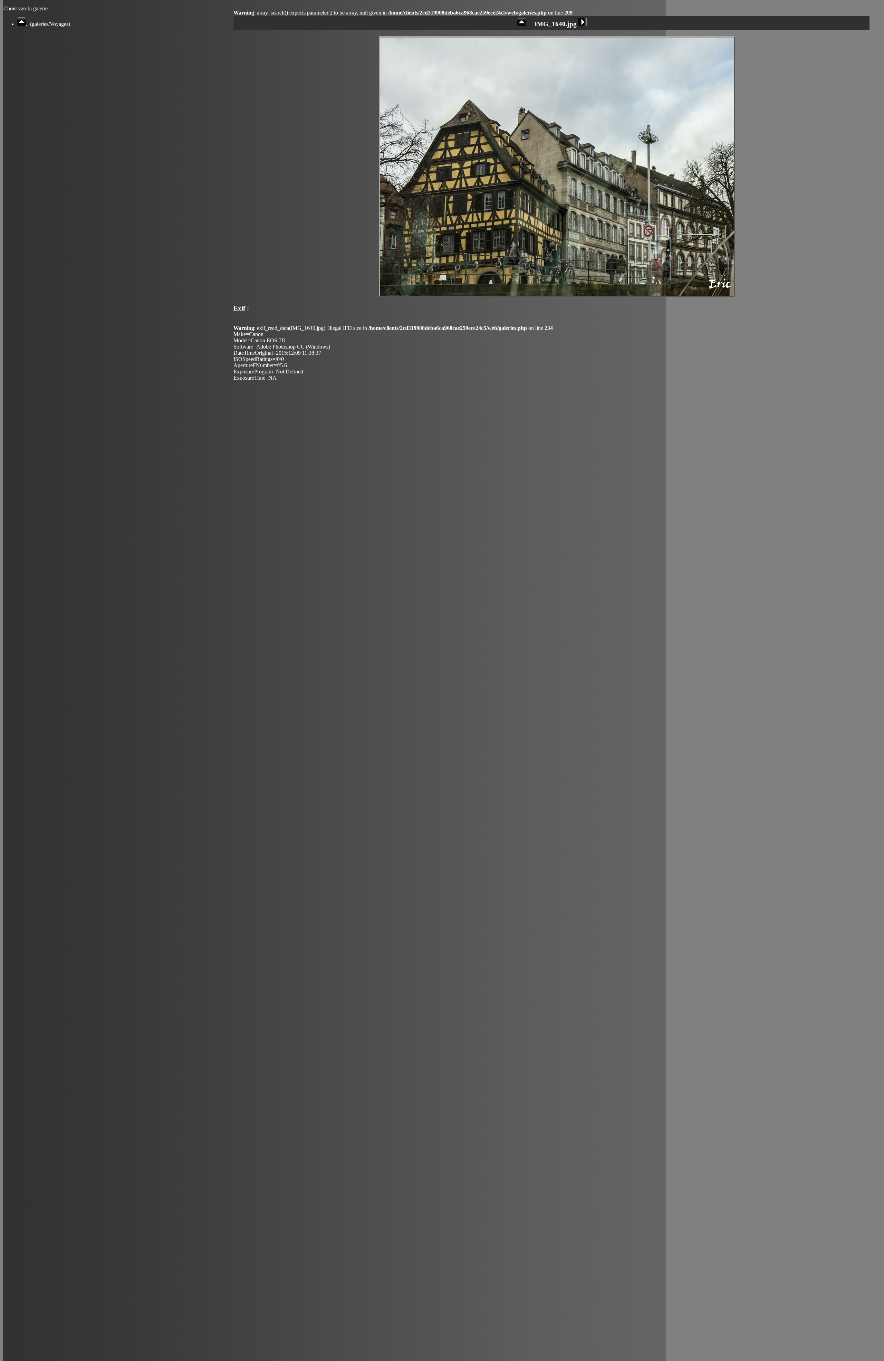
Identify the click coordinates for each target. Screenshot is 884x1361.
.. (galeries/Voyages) (48, 24)
